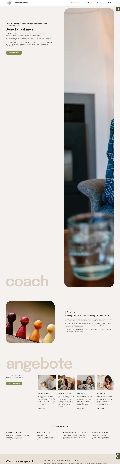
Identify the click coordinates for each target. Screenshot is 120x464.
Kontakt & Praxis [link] (109, 2)
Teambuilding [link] (87, 2)
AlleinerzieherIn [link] (44, 393)
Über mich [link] (99, 2)
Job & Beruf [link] (101, 393)
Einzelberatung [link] (74, 2)
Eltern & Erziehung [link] (64, 393)
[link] (118, 9)
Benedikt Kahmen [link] (21, 3)
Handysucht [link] (81, 393)
